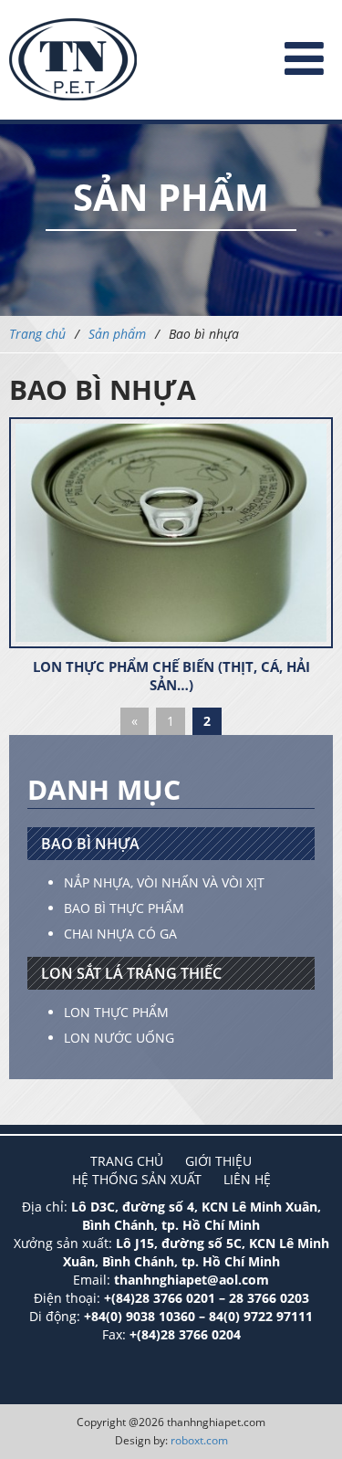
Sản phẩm (117, 333)
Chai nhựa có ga (120, 933)
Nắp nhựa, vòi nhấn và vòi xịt (164, 882)
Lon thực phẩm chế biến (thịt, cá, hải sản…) (171, 675)
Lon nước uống (119, 1037)
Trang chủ (37, 333)
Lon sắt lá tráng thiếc (131, 973)
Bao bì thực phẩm (124, 908)
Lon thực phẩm (116, 1012)
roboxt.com (199, 1440)
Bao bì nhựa (90, 844)
